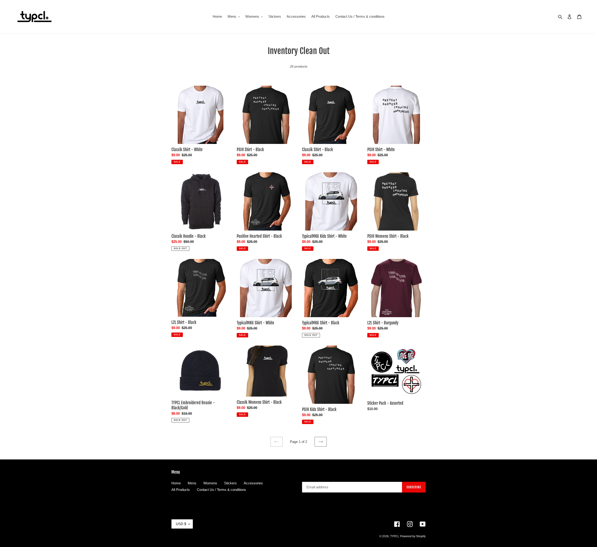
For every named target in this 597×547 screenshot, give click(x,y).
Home (176, 483)
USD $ (181, 524)
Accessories (253, 483)
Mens (192, 483)
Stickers (230, 483)
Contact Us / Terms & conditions (221, 490)
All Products (180, 490)
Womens (210, 483)
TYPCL (394, 536)
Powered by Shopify (413, 536)
